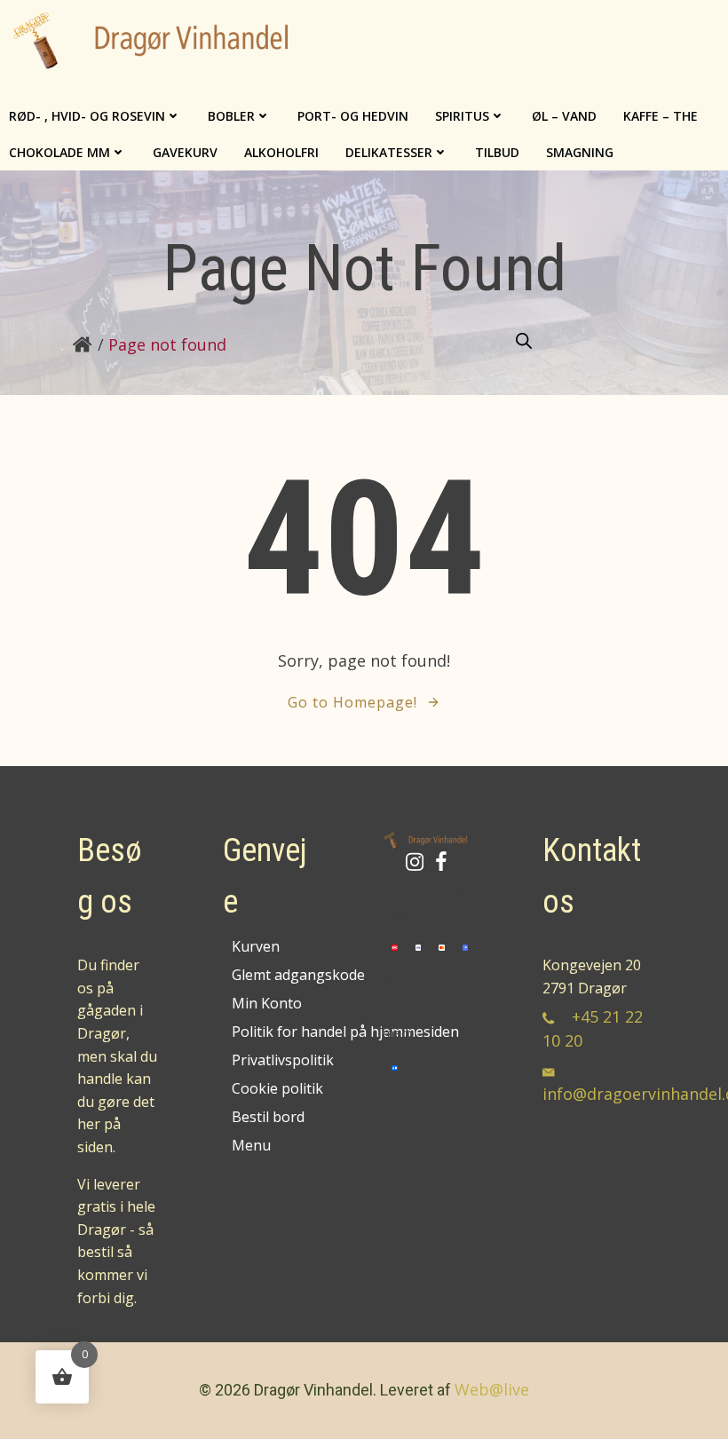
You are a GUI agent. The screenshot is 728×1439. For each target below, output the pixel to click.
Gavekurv (185, 152)
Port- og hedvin (352, 115)
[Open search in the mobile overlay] (524, 341)
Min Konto (267, 1003)
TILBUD (497, 152)
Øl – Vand (564, 115)
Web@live (492, 1389)
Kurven (256, 946)
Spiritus (462, 115)
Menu (251, 1145)
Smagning (579, 152)
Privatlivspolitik (274, 1060)
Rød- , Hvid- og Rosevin (87, 115)
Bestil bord (268, 1117)
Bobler (231, 115)
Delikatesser (388, 152)
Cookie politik (274, 1088)
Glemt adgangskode (274, 974)
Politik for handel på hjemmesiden (274, 1031)
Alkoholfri (281, 152)
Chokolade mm (59, 152)
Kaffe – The (660, 115)
